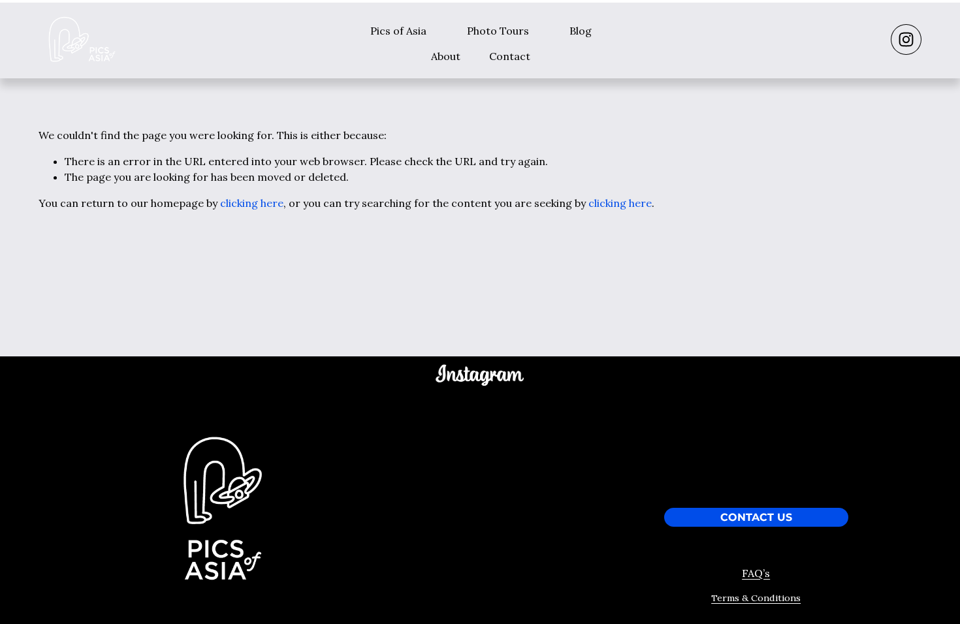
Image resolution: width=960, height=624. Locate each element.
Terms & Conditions (756, 598)
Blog (580, 30)
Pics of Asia (398, 30)
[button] (397, 422)
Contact (509, 56)
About (445, 56)
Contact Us (756, 517)
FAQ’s (756, 573)
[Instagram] (906, 39)
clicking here (251, 203)
